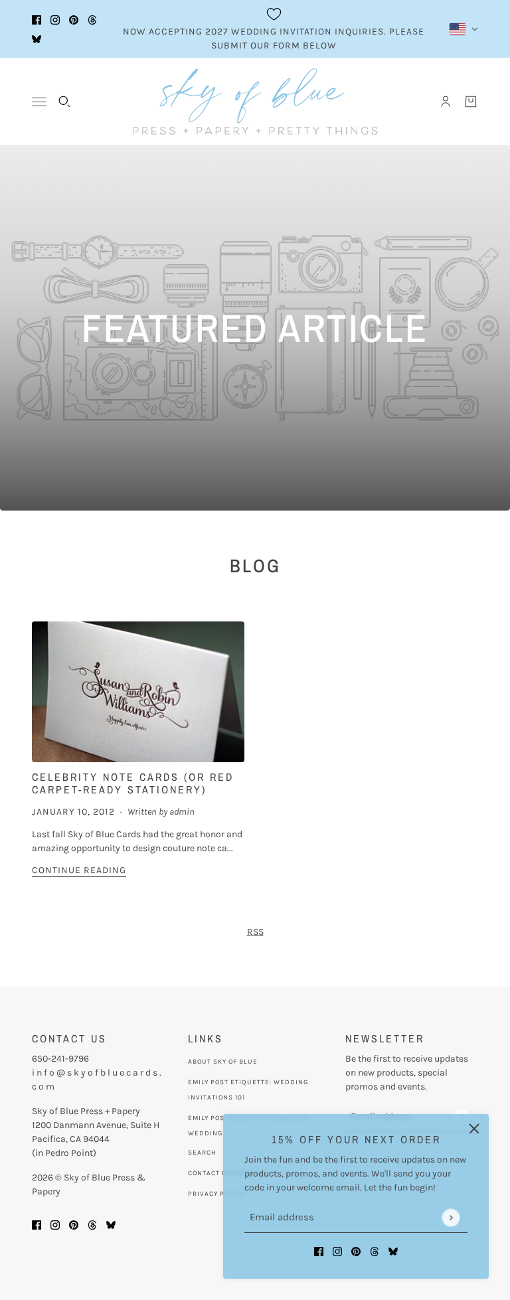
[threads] (92, 19)
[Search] (64, 101)
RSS (255, 931)
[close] (474, 1128)
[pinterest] (74, 19)
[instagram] (55, 19)
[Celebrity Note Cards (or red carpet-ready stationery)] (138, 692)
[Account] (445, 101)
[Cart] (471, 101)
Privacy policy (216, 1194)
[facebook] (36, 19)
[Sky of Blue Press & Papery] (255, 101)
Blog (255, 565)
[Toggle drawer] (39, 102)
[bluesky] (36, 39)
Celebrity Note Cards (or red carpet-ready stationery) (133, 783)
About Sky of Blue (223, 1062)
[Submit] (451, 1217)
